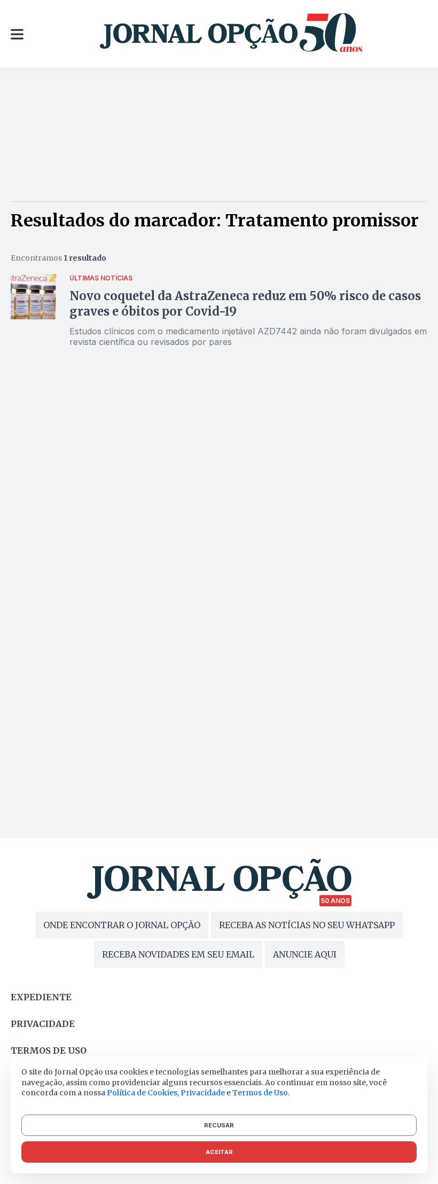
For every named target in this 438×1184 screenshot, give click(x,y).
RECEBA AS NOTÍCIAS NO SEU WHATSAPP (307, 925)
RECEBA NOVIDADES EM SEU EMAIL (178, 954)
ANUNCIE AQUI (305, 954)
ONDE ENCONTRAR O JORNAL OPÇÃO (121, 925)
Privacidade (43, 1023)
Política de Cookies (142, 1092)
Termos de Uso (260, 1092)
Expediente (41, 997)
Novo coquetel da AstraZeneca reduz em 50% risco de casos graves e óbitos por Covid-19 (245, 303)
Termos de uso (49, 1050)
